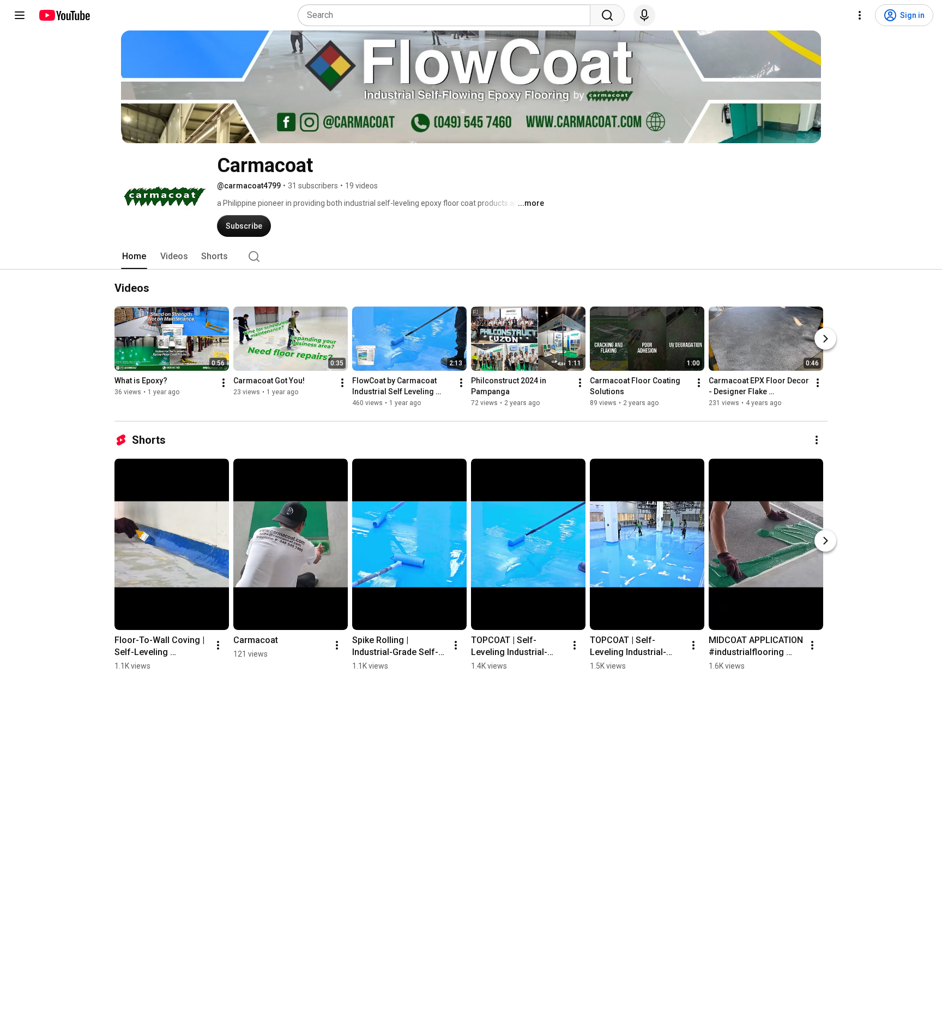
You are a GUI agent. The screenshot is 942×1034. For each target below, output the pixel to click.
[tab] (134, 256)
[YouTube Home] (64, 15)
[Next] (825, 339)
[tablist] (471, 256)
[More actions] (223, 383)
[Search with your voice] (644, 15)
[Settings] (859, 15)
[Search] (607, 15)
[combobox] (447, 15)
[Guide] (19, 15)
